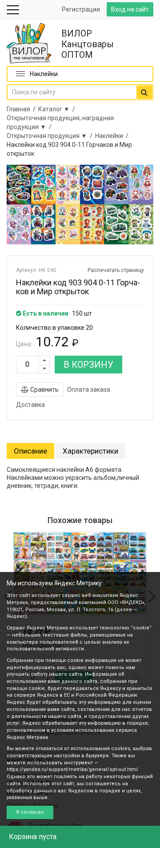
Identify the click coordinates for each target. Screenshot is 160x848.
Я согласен (30, 812)
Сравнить (44, 389)
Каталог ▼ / (58, 109)
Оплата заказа (88, 389)
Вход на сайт (130, 9)
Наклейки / (113, 135)
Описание (30, 450)
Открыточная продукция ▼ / (51, 135)
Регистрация (81, 9)
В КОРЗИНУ (88, 364)
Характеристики (90, 450)
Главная (18, 109)
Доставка (30, 404)
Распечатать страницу (116, 270)
